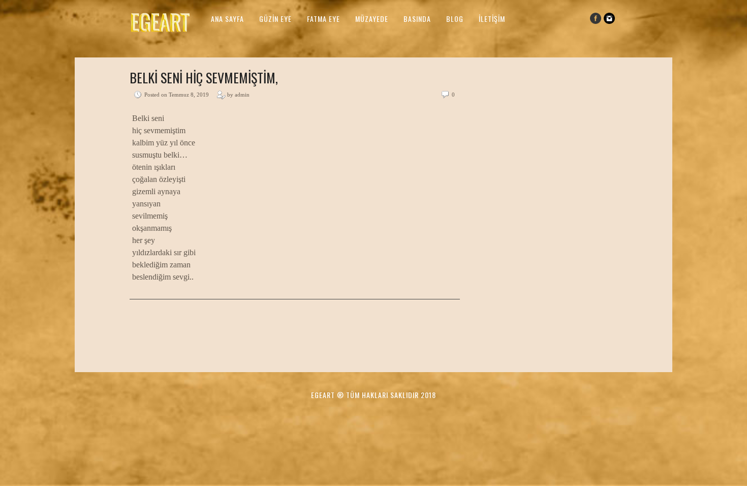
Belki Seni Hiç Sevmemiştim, (204, 77)
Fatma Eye (323, 18)
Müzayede (371, 18)
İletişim (492, 18)
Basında (417, 18)
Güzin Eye (275, 18)
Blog (454, 18)
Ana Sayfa (227, 18)
